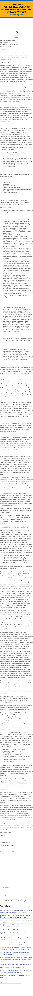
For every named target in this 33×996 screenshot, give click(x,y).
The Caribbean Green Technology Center (18, 901)
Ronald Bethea (6, 885)
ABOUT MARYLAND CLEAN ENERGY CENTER (14, 894)
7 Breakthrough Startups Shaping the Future (12, 967)
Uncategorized (6, 887)
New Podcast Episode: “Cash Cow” (10, 930)
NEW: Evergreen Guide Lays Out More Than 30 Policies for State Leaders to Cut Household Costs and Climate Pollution (16, 959)
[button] (16, 37)
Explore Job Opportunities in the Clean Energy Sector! (15, 964)
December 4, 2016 (17, 885)
